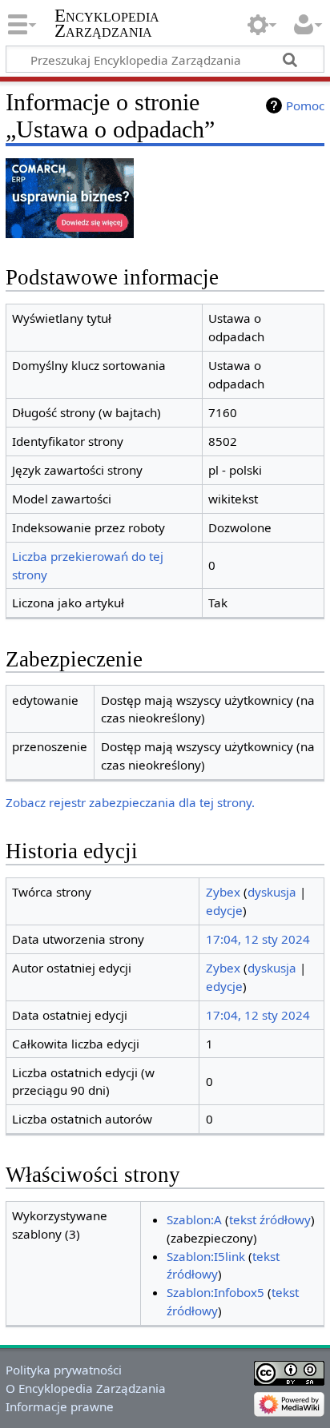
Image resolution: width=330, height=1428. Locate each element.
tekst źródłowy (270, 1219)
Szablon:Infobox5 (215, 1292)
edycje (224, 910)
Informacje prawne (60, 1406)
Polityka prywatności (64, 1370)
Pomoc (305, 105)
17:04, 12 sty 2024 (258, 939)
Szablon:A (194, 1219)
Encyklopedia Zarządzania (106, 23)
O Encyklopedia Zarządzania (86, 1388)
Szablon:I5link (206, 1256)
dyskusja (272, 892)
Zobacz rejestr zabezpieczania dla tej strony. (130, 802)
